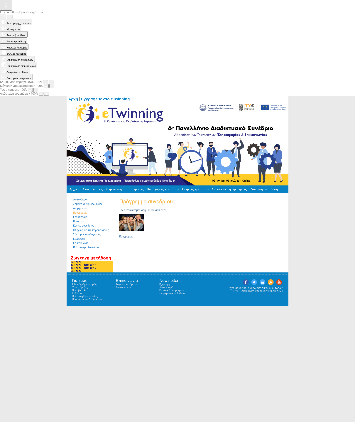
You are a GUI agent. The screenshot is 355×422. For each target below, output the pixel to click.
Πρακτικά (78, 221)
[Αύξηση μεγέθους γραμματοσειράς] (51, 86)
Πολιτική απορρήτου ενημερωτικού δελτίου (172, 292)
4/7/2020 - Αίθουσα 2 (83, 268)
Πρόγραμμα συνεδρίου (146, 201)
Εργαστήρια (80, 216)
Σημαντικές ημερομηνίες (229, 189)
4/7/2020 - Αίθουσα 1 (83, 265)
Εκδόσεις (77, 293)
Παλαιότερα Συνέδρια (86, 247)
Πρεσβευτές (79, 290)
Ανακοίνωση (80, 199)
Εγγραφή (164, 284)
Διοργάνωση (80, 208)
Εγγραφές (79, 238)
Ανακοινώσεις (92, 189)
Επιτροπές (136, 189)
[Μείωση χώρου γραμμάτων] (41, 94)
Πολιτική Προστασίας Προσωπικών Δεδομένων (87, 298)
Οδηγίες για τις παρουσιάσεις (91, 230)
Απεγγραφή (166, 287)
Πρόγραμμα (80, 212)
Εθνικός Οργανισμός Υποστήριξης (84, 286)
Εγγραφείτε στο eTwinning (107, 99)
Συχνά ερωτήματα (126, 284)
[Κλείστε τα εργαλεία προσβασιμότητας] (10, 17)
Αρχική (74, 189)
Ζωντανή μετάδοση (264, 189)
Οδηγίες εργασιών (195, 189)
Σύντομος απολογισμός (87, 234)
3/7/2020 (76, 262)
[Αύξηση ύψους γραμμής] (35, 90)
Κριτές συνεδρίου (83, 225)
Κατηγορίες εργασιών (163, 189)
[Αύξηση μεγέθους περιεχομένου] (51, 82)
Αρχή (73, 99)
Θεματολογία (115, 189)
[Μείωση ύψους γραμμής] (30, 90)
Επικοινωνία (80, 243)
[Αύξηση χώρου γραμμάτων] (46, 94)
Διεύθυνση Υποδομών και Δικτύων (262, 290)
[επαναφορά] (3, 16)
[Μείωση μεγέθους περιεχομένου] (45, 82)
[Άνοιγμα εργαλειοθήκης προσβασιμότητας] (6, 5)
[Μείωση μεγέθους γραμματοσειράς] (46, 86)
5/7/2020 (76, 270)
